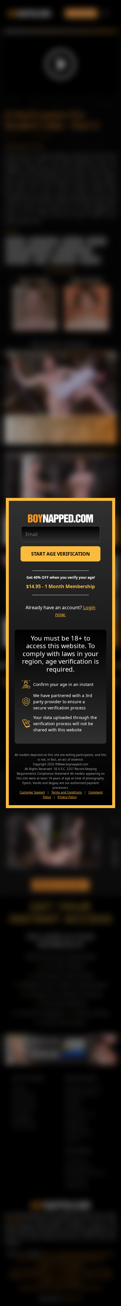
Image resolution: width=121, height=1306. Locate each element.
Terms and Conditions (66, 792)
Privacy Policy (67, 797)
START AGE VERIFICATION (60, 554)
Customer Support (32, 792)
